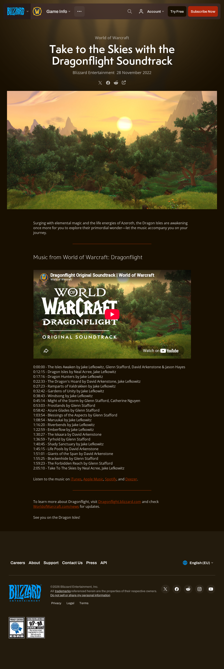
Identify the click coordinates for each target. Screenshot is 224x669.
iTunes (76, 479)
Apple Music (93, 479)
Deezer (131, 479)
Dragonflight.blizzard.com (119, 501)
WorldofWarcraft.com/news (56, 506)
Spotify (110, 479)
